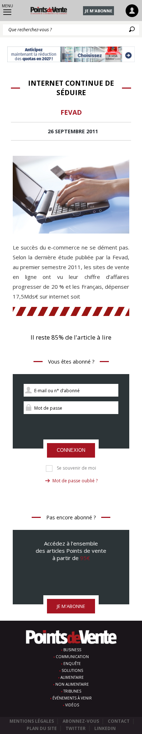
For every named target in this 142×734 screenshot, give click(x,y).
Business (72, 649)
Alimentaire (72, 677)
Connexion (71, 450)
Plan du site (42, 728)
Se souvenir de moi (76, 468)
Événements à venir (72, 698)
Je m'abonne (98, 10)
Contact (119, 721)
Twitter (76, 728)
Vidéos (72, 704)
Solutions (72, 670)
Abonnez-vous (81, 721)
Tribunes (72, 691)
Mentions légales (31, 721)
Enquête (72, 663)
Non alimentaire (72, 684)
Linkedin (105, 728)
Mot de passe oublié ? (75, 481)
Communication (72, 656)
